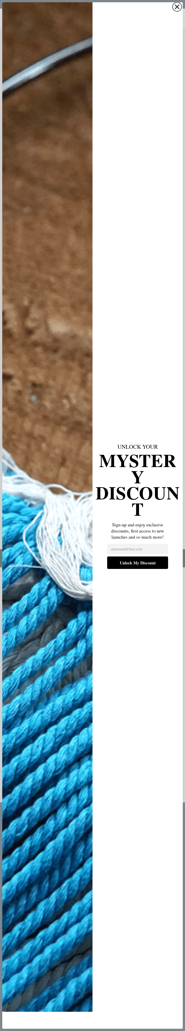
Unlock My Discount (138, 563)
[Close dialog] (177, 6)
